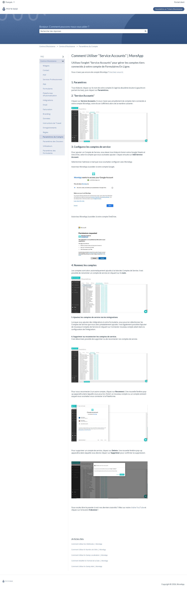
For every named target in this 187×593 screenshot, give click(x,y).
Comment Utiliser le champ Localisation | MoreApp (89, 555)
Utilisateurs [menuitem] (47, 146)
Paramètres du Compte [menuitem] (53, 137)
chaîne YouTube (137, 507)
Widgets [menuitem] (46, 66)
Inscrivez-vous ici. (116, 72)
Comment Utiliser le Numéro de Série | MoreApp (88, 550)
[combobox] (91, 31)
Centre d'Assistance (47, 46)
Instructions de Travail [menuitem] (52, 123)
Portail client (179, 2)
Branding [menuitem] (46, 114)
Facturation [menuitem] (47, 109)
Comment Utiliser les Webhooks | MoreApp (86, 544)
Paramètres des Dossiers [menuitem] (53, 141)
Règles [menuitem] (45, 132)
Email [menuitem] (45, 105)
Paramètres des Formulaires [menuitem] (49, 151)
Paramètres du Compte (88, 46)
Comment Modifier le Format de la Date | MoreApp (89, 561)
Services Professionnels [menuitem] (52, 79)
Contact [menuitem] (46, 70)
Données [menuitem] (46, 118)
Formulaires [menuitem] (48, 88)
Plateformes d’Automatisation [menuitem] (50, 94)
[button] (63, 56)
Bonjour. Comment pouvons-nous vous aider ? (64, 26)
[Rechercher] (145, 31)
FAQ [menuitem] (42, 56)
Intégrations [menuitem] (48, 100)
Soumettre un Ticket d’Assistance (168, 9)
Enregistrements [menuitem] (49, 128)
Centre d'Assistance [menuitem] (48, 61)
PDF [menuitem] (44, 75)
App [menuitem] (44, 84)
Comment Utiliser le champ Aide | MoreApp (86, 566)
